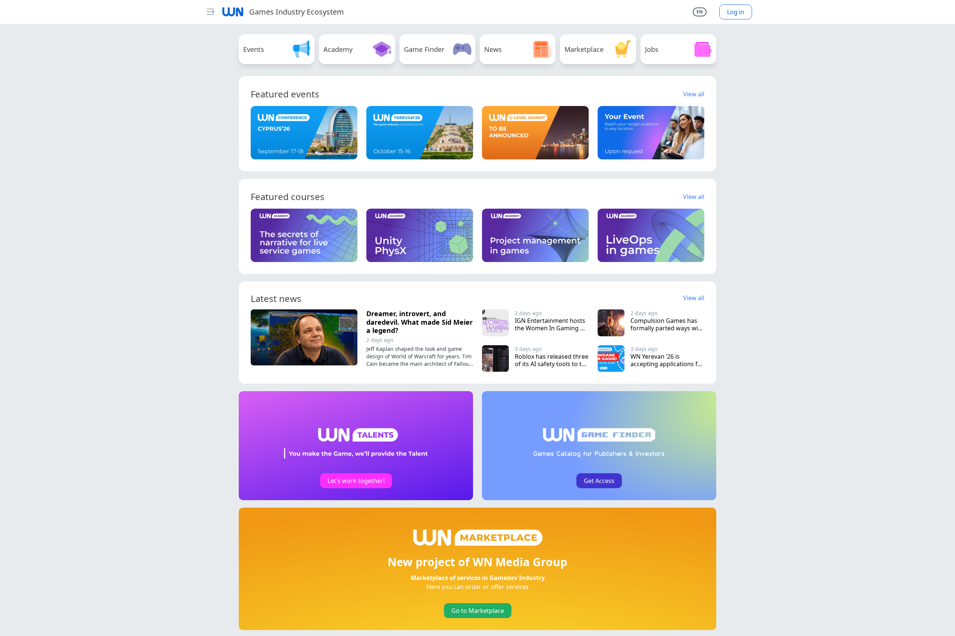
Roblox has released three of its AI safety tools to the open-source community (552, 363)
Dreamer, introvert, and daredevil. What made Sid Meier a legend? (419, 322)
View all (693, 94)
